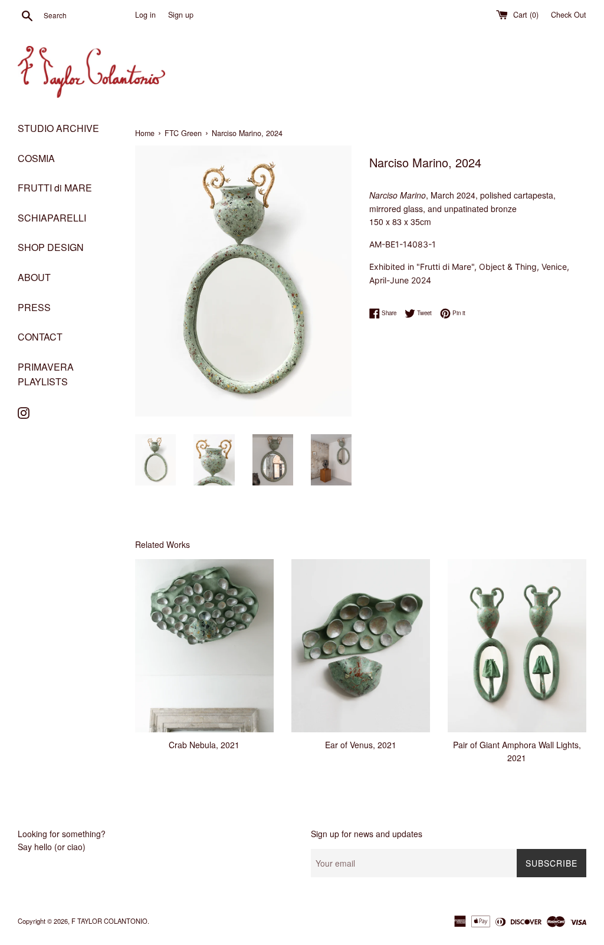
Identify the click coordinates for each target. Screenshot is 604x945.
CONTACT (40, 336)
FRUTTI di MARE (55, 187)
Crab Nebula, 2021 (204, 745)
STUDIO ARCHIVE (58, 128)
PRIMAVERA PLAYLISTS (46, 374)
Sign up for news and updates (366, 834)
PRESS (34, 307)
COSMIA (36, 158)
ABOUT (34, 277)
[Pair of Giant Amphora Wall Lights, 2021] (517, 645)
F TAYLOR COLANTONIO (109, 921)
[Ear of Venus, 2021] (360, 645)
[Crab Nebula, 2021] (204, 645)
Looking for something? (62, 834)
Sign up (180, 14)
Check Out (568, 14)
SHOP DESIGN (51, 247)
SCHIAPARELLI (52, 217)
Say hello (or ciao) (52, 847)
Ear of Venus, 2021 (360, 745)
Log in (145, 14)
